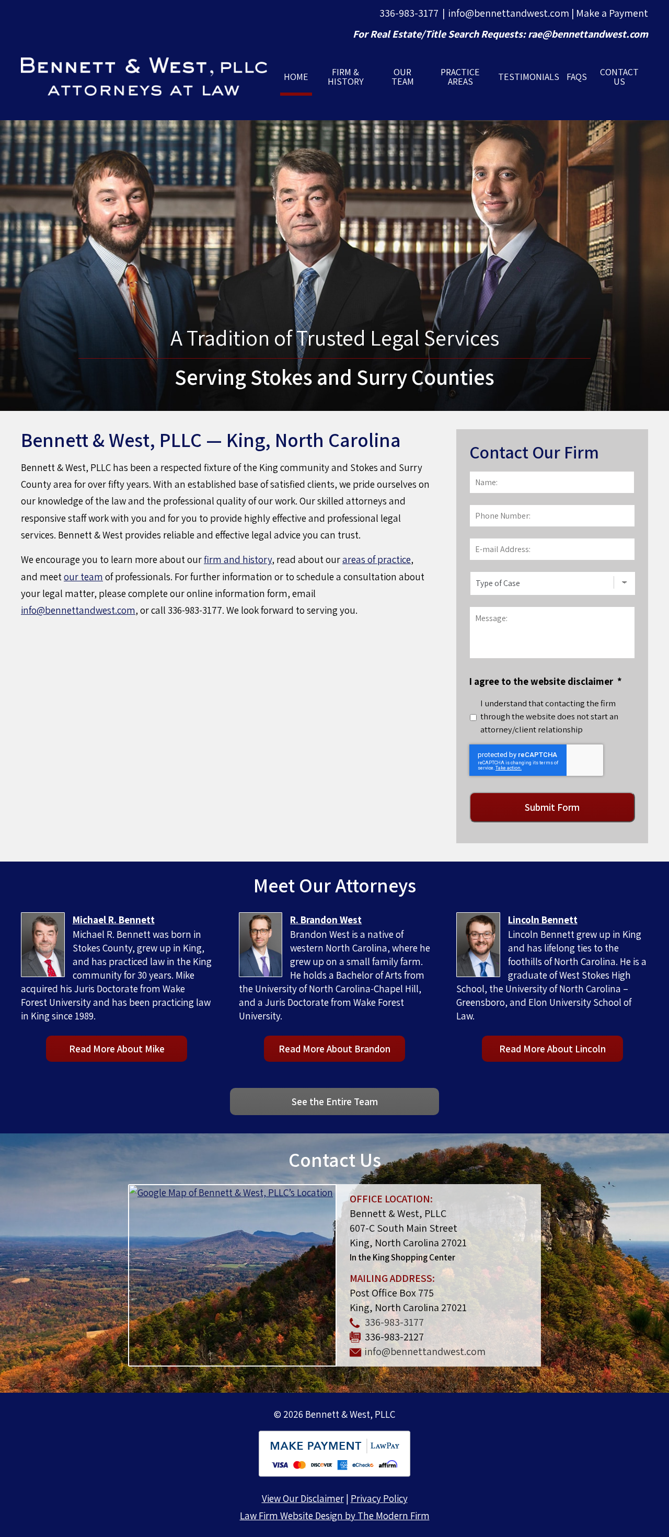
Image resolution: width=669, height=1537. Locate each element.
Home (296, 77)
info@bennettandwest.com (508, 13)
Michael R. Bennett (114, 919)
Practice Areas (460, 76)
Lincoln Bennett (543, 919)
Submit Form (552, 807)
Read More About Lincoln (552, 1048)
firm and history (238, 559)
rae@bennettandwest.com (588, 34)
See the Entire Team (335, 1101)
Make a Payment (612, 13)
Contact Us (619, 76)
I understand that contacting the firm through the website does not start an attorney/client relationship (549, 716)
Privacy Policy (379, 1498)
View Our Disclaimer (303, 1498)
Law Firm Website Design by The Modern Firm (335, 1515)
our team (83, 576)
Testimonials (528, 77)
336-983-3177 (409, 13)
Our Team (402, 76)
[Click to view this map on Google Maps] (232, 1275)
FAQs (577, 77)
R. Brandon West (326, 919)
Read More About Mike (117, 1048)
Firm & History (346, 76)
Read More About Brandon (334, 1048)
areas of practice (376, 559)
